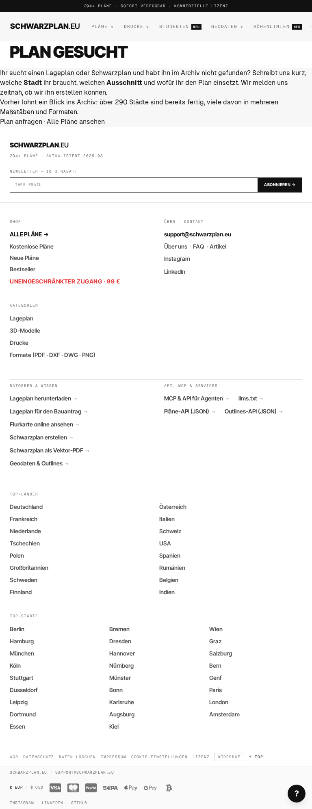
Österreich (172, 506)
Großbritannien (29, 567)
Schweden (23, 579)
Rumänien (172, 567)
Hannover (122, 653)
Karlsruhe (121, 702)
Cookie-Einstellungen (159, 756)
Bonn (116, 689)
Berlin (17, 628)
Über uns (175, 246)
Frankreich (23, 518)
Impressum (113, 756)
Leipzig (19, 702)
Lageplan (21, 318)
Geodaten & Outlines (39, 463)
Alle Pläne (29, 234)
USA (165, 543)
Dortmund (23, 714)
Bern (215, 665)
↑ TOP (256, 756)
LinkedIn (174, 271)
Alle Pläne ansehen (76, 121)
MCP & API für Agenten (196, 398)
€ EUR (16, 787)
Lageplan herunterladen (43, 398)
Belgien (168, 579)
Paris (215, 689)
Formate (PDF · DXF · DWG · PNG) (52, 354)
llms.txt (250, 398)
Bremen (119, 628)
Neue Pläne (24, 257)
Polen (17, 555)
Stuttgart (21, 677)
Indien (167, 591)
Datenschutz (38, 756)
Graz (215, 641)
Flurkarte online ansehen (44, 424)
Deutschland (26, 506)
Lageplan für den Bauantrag (48, 411)
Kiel (114, 726)
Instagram (177, 258)
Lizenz (201, 756)
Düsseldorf (24, 689)
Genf (215, 677)
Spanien (169, 555)
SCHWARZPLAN (45, 26)
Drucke (19, 342)
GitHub (79, 802)
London (218, 702)
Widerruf (229, 756)
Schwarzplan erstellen (41, 437)
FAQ (198, 246)
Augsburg (121, 714)
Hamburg (22, 641)
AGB (14, 756)
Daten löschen (77, 756)
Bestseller (22, 269)
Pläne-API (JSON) (189, 411)
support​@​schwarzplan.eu (197, 234)
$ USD (36, 787)
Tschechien (25, 543)
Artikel (218, 246)
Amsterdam (224, 714)
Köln (15, 665)
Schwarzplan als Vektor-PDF (49, 450)
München (22, 653)
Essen (17, 726)
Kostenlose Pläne (32, 246)
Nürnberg (121, 665)
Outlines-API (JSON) (253, 411)
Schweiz (170, 531)
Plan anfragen (21, 121)
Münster (120, 677)
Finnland (21, 591)
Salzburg (220, 653)
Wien (216, 628)
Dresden (120, 641)
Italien (167, 518)
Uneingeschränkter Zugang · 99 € (65, 281)
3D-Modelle (25, 330)
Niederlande (25, 531)
